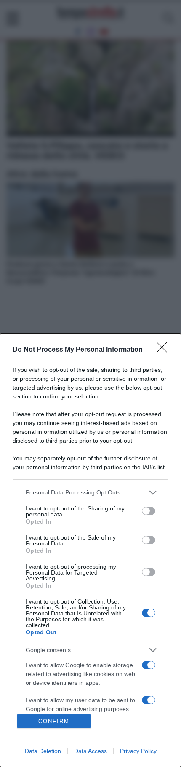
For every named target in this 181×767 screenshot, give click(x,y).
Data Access (90, 751)
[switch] (148, 511)
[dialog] (90, 550)
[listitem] (90, 492)
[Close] (165, 350)
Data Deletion (43, 751)
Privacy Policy (138, 751)
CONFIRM (53, 721)
